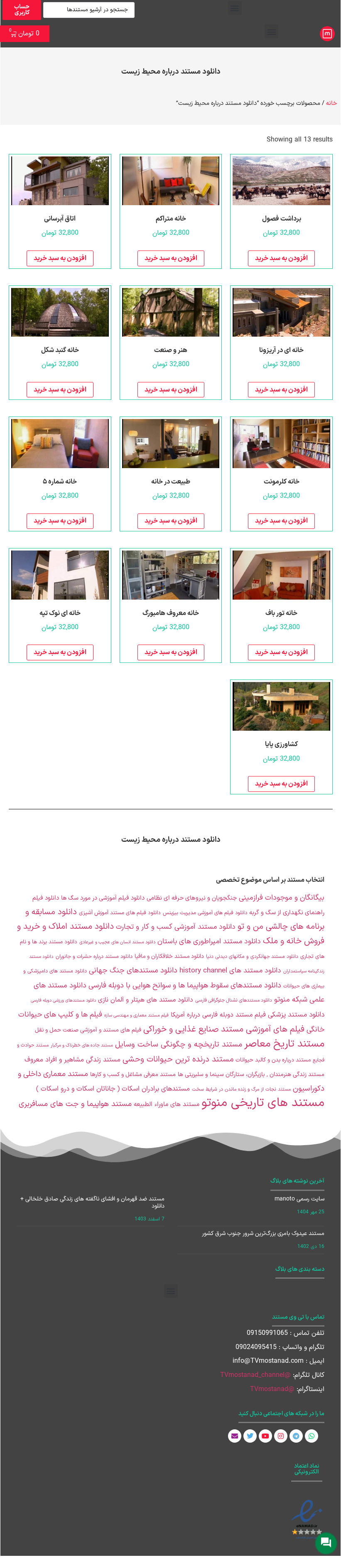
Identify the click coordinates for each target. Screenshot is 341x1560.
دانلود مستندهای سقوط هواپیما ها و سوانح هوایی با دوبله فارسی (184, 985)
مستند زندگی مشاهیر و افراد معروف (72, 1060)
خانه (331, 103)
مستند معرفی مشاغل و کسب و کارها (133, 1074)
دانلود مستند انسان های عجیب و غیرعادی (117, 942)
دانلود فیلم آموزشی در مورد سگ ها (103, 898)
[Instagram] (280, 1436)
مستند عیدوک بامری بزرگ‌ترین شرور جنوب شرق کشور (263, 1233)
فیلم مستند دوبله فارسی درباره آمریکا (218, 1015)
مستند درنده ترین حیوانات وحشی (178, 1060)
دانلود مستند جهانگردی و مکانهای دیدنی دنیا (252, 956)
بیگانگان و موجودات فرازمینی (281, 897)
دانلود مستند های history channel (230, 970)
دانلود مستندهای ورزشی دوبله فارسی (63, 1000)
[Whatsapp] (311, 1436)
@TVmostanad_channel (255, 1375)
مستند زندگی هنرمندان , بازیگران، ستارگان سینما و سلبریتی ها (251, 1074)
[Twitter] (250, 1436)
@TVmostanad (272, 1389)
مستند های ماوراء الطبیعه (166, 1104)
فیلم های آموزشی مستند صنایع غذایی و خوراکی (223, 1029)
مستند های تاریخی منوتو (262, 1103)
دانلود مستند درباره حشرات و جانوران (94, 956)
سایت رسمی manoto (299, 1199)
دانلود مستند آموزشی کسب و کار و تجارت (176, 927)
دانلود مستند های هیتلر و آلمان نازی (145, 1000)
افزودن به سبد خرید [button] (281, 258)
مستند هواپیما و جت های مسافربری (75, 1104)
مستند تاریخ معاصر (284, 1044)
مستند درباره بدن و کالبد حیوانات (273, 1060)
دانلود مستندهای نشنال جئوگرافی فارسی (233, 1000)
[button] (235, 8)
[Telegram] (296, 1436)
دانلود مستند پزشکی (296, 1014)
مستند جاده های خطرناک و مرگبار (82, 1045)
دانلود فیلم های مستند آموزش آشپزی (120, 913)
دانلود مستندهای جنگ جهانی (133, 970)
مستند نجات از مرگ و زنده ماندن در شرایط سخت (241, 1089)
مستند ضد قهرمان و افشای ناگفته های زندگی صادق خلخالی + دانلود (92, 1202)
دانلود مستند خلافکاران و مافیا (169, 956)
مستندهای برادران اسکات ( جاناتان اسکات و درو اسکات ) (113, 1089)
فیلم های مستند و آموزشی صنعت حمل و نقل (88, 1030)
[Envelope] (234, 1436)
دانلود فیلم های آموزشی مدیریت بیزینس (205, 913)
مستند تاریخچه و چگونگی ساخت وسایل (178, 1044)
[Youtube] (265, 1436)
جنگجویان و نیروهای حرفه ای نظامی (192, 898)
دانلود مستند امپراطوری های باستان (209, 941)
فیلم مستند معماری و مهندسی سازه (136, 1015)
